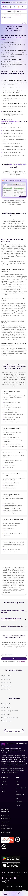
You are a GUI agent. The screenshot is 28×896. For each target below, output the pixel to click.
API (16, 791)
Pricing (17, 784)
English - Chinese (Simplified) (9, 717)
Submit (14, 659)
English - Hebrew (6, 675)
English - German (6, 686)
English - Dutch (5, 704)
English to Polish (5, 825)
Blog (17, 798)
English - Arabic (5, 714)
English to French (5, 815)
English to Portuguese (6, 828)
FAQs (17, 781)
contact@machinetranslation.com (13, 875)
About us (3, 781)
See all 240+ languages (14, 731)
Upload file (18, 15)
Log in (2, 788)
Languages (18, 805)
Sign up (3, 791)
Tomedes (24, 890)
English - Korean (6, 707)
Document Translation (21, 788)
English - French (6, 682)
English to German (5, 818)
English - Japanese (6, 721)
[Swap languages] (14, 11)
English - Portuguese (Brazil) (9, 711)
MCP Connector (20, 794)
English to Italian (5, 822)
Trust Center (19, 801)
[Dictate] (25, 23)
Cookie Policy (18, 886)
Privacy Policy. (22, 661)
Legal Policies (9, 886)
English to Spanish (5, 832)
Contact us (4, 784)
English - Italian (5, 689)
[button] (22, 23)
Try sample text (6, 17)
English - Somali (5, 679)
